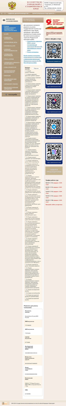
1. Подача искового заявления (29, 71)
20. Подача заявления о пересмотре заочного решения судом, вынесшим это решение (32, 218)
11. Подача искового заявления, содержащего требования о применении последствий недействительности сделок (31, 152)
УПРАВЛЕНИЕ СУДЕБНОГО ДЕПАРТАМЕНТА (12, 63)
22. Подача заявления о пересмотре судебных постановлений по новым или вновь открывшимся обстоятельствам (32, 241)
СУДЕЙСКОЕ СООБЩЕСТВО (8, 38)
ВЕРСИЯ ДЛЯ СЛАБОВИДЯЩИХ (12, 20)
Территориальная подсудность (43, 13)
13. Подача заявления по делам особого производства (32, 161)
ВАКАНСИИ (7, 75)
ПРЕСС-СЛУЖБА (9, 59)
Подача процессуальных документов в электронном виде (10, 28)
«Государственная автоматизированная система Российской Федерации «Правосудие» (35, 403)
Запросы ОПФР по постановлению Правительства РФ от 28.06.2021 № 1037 (54, 34)
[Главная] (1, 13)
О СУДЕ (6, 34)
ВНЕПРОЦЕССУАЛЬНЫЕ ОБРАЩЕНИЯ (11, 88)
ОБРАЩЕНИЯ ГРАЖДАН (11, 84)
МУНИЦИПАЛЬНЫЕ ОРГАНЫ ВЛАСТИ (9, 71)
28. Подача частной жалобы (33, 293)
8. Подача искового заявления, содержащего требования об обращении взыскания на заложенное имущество (33, 118)
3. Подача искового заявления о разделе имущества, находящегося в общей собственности (33, 79)
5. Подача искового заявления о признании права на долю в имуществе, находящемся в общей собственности (33, 92)
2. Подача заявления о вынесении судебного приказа (32, 75)
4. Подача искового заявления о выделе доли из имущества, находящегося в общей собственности (33, 85)
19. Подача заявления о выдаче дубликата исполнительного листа (31, 214)
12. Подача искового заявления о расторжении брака (32, 158)
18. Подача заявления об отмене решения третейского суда (32, 209)
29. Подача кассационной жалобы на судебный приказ (32, 295)
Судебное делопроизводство (18, 13)
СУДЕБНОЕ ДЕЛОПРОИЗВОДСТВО (10, 50)
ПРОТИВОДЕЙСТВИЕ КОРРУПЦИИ (10, 79)
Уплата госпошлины (32, 52)
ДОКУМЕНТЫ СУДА (9, 45)
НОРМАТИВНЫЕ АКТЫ (10, 42)
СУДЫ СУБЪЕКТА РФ (10, 67)
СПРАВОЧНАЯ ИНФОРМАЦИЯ (8, 54)
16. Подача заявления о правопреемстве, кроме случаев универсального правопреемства (33, 191)
